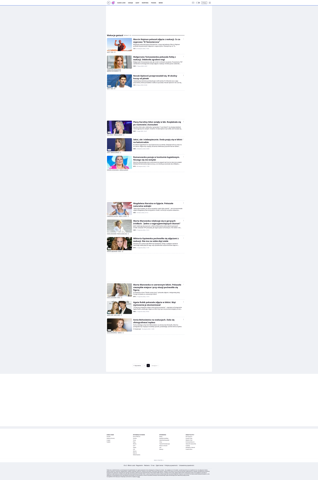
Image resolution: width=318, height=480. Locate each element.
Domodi (108, 436)
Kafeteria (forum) (111, 438)
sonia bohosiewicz (112, 332)
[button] (198, 3)
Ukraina (135, 438)
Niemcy (134, 451)
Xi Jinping (188, 445)
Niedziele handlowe (163, 438)
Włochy (134, 444)
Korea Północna (136, 436)
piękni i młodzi (123, 216)
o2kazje (130, 3)
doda (108, 152)
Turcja (134, 440)
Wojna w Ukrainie (163, 445)
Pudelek (108, 442)
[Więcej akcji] (184, 39)
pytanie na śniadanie (113, 71)
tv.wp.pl (108, 440)
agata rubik (110, 315)
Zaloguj (204, 2)
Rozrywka (145, 3)
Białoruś (135, 453)
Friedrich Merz (189, 449)
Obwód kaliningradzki (164, 440)
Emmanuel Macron (190, 442)
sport (108, 52)
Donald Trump (189, 438)
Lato (160, 447)
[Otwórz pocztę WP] (193, 2)
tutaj (139, 476)
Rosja (134, 442)
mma (112, 52)
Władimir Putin (189, 440)
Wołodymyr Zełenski (190, 447)
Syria (134, 445)
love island (110, 134)
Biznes (161, 3)
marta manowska (112, 233)
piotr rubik (117, 315)
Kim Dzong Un (189, 436)
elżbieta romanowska (113, 170)
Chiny (160, 442)
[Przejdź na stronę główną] (108, 4)
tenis (112, 88)
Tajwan (134, 447)
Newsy (160, 436)
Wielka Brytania (136, 454)
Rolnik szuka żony (122, 233)
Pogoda (153, 3)
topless (120, 332)
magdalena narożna (112, 216)
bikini (119, 251)
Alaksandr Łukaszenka (191, 444)
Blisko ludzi (121, 3)
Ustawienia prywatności (186, 465)
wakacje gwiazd (118, 134)
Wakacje (161, 449)
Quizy (137, 3)
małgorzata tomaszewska (114, 69)
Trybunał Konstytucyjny (164, 444)
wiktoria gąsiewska (112, 251)
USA (134, 449)
